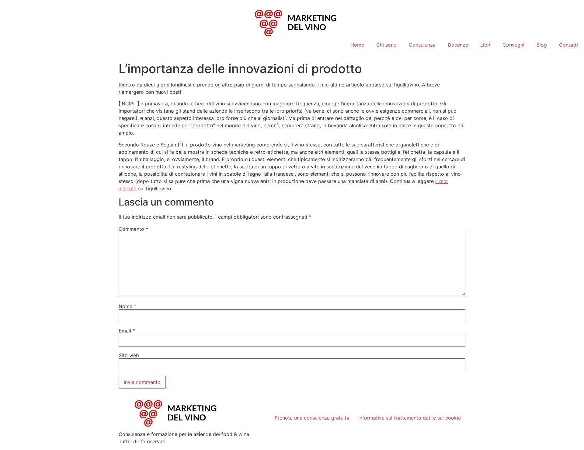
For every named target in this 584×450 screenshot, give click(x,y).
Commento (133, 229)
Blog (542, 45)
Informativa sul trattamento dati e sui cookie (409, 418)
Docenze (458, 45)
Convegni (513, 45)
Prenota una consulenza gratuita (312, 418)
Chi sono (386, 45)
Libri (485, 45)
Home (357, 45)
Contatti (568, 45)
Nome (127, 306)
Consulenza (422, 45)
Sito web (129, 355)
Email (127, 330)
